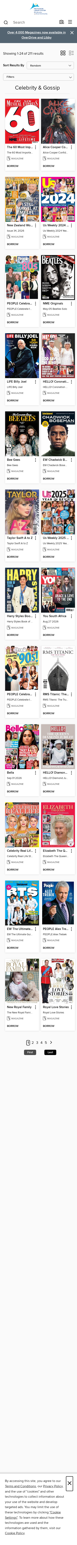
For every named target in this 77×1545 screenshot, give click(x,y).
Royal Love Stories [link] (56, 1007)
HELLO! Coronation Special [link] (56, 382)
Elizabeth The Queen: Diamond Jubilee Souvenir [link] (56, 851)
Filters (10, 77)
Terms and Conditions (20, 1486)
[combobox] (30, 22)
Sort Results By (13, 65)
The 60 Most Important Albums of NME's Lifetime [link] (20, 147)
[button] (63, 54)
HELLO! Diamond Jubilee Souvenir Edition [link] (56, 773)
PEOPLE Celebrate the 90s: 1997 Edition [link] (20, 694)
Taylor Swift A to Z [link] (20, 538)
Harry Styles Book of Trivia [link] (20, 616)
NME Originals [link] (53, 303)
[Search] (6, 22)
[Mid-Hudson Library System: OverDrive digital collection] (38, 8)
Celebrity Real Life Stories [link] (20, 851)
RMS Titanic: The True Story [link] (56, 694)
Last (50, 1052)
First (30, 1052)
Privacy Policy (53, 1486)
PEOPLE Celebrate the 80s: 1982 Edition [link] (20, 303)
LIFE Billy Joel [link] (16, 382)
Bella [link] (10, 773)
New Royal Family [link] (19, 1007)
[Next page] (51, 1043)
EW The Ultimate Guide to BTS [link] (20, 929)
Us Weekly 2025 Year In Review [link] (56, 538)
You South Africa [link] (54, 616)
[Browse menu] (70, 22)
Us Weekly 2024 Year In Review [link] (56, 225)
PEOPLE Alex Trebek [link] (56, 929)
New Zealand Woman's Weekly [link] (20, 225)
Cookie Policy (14, 1533)
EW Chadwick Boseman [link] (56, 460)
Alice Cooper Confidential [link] (56, 147)
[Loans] (62, 23)
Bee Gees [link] (13, 460)
